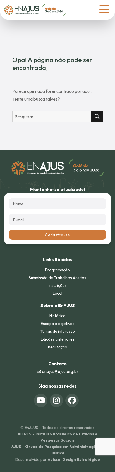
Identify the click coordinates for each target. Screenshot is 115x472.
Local (57, 293)
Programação (57, 269)
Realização (57, 347)
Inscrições (58, 285)
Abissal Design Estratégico (74, 459)
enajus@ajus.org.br (59, 371)
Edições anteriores (58, 339)
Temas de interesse (57, 331)
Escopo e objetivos (58, 323)
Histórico (57, 315)
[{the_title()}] (40, 400)
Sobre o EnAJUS (57, 305)
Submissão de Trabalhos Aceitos (57, 277)
